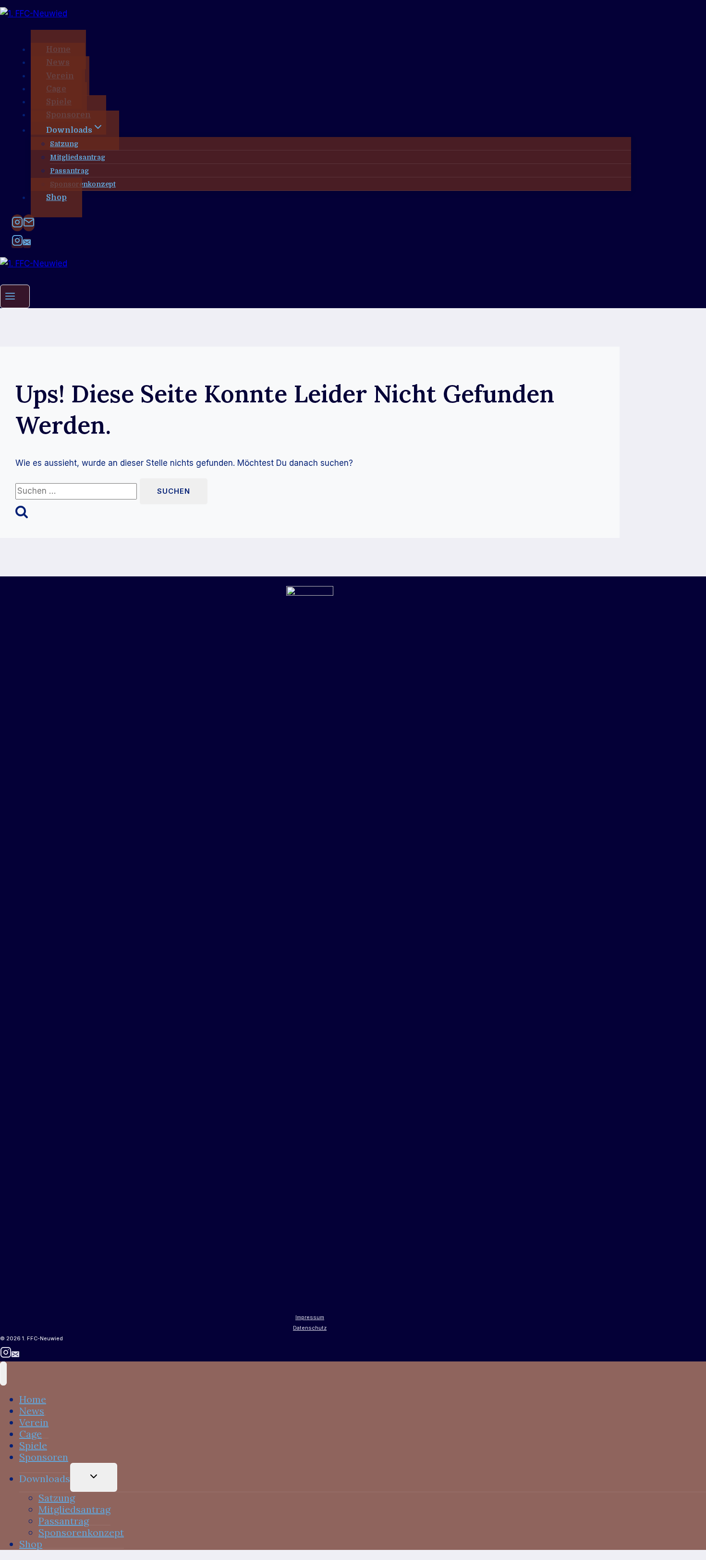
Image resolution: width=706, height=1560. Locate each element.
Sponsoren (43, 1457)
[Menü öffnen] (15, 296)
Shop (56, 197)
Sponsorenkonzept (83, 184)
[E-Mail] (29, 222)
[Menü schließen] (3, 1373)
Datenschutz (310, 1327)
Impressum (309, 1317)
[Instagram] (17, 222)
